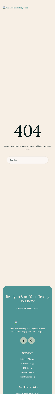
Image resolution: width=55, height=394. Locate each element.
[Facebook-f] (23, 340)
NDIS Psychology (27, 363)
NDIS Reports (27, 368)
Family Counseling (27, 377)
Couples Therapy (27, 372)
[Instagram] (31, 340)
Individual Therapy (27, 359)
